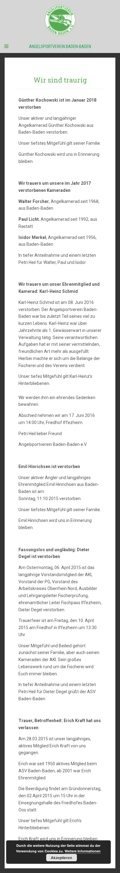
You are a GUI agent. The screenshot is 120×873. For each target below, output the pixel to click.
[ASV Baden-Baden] (60, 20)
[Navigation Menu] (6, 46)
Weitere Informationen (83, 851)
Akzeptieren (61, 857)
